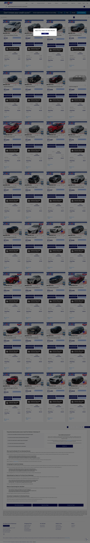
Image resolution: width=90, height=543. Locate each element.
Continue (45, 33)
